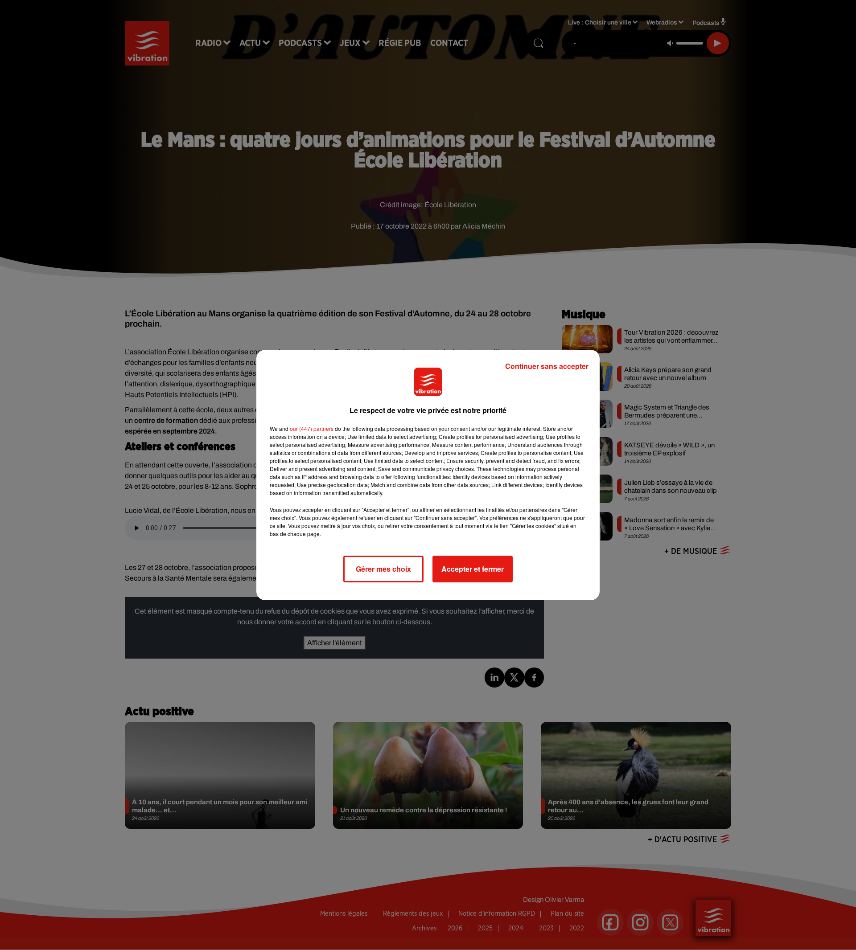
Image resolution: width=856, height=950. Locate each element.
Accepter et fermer (472, 569)
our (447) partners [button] (311, 428)
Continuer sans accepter (546, 366)
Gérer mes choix (383, 569)
